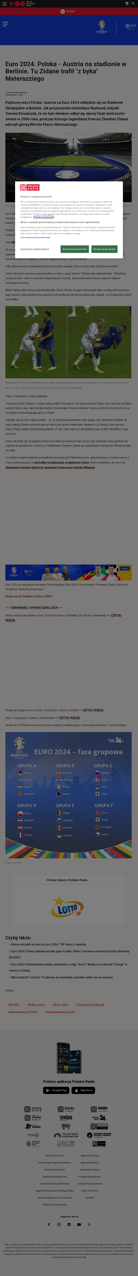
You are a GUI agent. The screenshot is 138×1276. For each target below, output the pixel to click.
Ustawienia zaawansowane (34, 249)
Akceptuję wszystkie (104, 249)
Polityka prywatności (43, 217)
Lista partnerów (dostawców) (35, 237)
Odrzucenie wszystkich (75, 249)
